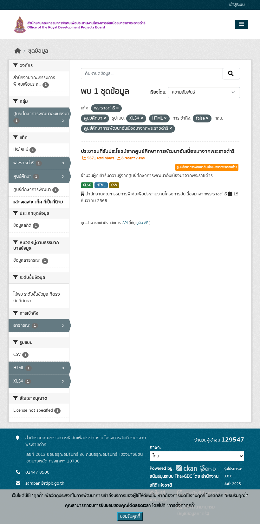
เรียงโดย (157, 92)
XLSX (87, 185)
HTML (101, 185)
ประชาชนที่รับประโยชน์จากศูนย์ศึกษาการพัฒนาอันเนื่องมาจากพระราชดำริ (158, 151)
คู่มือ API (142, 223)
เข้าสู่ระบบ (237, 5)
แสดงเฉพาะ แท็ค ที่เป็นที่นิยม (38, 202)
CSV (114, 185)
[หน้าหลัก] (18, 51)
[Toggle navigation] (241, 24)
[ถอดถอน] (117, 108)
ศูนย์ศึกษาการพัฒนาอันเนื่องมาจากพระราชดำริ (207, 167)
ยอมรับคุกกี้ (130, 516)
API (125, 223)
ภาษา (155, 447)
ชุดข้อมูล (38, 51)
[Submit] (231, 73)
